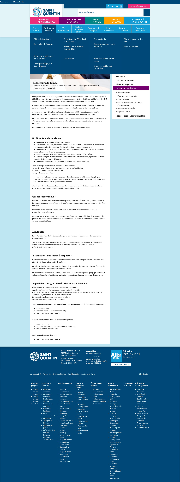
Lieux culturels (83, 399)
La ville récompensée (115, 438)
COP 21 (62, 449)
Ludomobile (64, 454)
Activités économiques (98, 390)
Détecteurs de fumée (126, 108)
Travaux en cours (116, 20)
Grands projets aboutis (36, 398)
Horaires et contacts (93, 353)
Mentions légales (59, 374)
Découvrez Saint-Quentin (141, 384)
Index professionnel (115, 477)
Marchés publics (73, 374)
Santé (62, 437)
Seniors (62, 430)
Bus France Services (47, 395)
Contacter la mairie (128, 384)
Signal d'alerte (123, 111)
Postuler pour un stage (115, 429)
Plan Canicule (123, 99)
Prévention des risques (125, 88)
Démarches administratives (46, 20)
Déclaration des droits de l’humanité (115, 391)
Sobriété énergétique (64, 390)
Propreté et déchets (47, 405)
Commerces (97, 404)
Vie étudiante (64, 442)
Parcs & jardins (100, 39)
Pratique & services (46, 384)
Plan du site (47, 374)
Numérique (120, 76)
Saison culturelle (81, 393)
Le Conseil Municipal (113, 402)
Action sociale (65, 435)
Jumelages (114, 420)
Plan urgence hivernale (127, 96)
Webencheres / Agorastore (115, 443)
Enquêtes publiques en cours (104, 59)
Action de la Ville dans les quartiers (44, 57)
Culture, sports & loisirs (80, 385)
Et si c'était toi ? (98, 394)
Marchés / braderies (47, 409)
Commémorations (66, 401)
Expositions (82, 397)
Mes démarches (139, 6)
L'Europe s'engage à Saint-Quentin (43, 64)
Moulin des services (47, 390)
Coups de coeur (65, 452)
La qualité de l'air (66, 440)
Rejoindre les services (114, 424)
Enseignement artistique (83, 408)
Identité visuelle (131, 46)
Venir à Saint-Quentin (43, 44)
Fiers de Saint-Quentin (65, 405)
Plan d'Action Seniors (64, 426)
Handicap (63, 432)
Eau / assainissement (49, 414)
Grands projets (97, 20)
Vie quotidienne (65, 383)
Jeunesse (63, 413)
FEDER (35, 404)
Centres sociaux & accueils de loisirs (66, 421)
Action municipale (113, 384)
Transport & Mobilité (124, 80)
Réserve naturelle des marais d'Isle (74, 47)
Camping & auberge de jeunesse (104, 45)
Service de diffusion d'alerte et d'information (129, 103)
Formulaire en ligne (121, 364)
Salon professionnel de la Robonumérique (99, 398)
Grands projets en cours (36, 391)
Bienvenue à (139, 20)
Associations (64, 445)
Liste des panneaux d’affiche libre (130, 115)
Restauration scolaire (48, 400)
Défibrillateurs (123, 92)
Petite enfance (65, 408)
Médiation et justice (124, 84)
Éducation (63, 411)
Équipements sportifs (82, 422)
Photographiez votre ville (133, 40)
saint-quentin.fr (35, 374)
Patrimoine (82, 390)
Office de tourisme (42, 39)
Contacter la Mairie (88, 374)
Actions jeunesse (81, 403)
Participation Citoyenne (74, 20)
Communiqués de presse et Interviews (66, 396)
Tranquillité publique (64, 417)
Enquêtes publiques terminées (103, 67)
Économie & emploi (96, 384)
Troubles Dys (64, 447)
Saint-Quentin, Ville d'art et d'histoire (75, 40)
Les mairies (69, 58)
